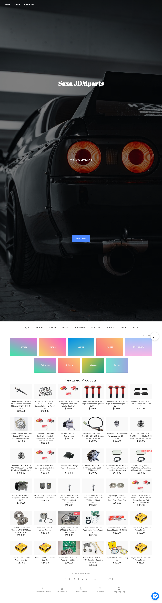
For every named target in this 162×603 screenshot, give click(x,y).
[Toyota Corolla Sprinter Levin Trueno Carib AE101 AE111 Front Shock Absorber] (69, 485)
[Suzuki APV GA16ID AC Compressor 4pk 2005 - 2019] (21, 485)
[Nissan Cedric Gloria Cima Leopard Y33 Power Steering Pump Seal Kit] (21, 424)
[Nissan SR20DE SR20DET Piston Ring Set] (21, 548)
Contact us (29, 4)
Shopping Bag (119, 591)
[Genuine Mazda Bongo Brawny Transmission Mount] (69, 455)
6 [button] (86, 579)
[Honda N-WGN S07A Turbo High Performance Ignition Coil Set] (93, 391)
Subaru (110, 327)
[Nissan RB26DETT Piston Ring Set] (45, 548)
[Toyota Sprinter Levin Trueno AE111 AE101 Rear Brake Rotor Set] (21, 518)
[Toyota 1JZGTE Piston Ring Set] (117, 548)
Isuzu (135, 327)
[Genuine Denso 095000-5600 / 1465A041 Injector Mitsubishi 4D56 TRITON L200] (21, 391)
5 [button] (82, 579)
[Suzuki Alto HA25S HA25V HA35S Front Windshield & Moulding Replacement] (117, 455)
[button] (110, 579)
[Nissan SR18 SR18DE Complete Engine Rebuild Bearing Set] (45, 455)
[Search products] (154, 336)
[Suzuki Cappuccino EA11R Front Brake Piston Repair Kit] (93, 518)
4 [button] (78, 579)
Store (7, 4)
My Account (62, 591)
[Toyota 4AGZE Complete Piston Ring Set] (141, 548)
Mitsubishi (80, 327)
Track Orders (81, 591)
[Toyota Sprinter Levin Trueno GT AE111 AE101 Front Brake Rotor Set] (117, 485)
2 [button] (69, 579)
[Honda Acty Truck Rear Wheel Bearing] (45, 518)
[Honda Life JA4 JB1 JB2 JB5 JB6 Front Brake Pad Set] (141, 391)
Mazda (65, 327)
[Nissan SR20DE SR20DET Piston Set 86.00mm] (69, 548)
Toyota (27, 327)
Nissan (123, 327)
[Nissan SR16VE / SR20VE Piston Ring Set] (141, 518)
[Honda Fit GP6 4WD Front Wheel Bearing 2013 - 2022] (117, 424)
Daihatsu (95, 327)
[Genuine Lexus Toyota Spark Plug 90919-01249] (117, 518)
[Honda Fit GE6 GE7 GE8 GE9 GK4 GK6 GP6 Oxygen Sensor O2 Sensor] (93, 424)
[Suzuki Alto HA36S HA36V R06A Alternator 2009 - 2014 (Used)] (93, 455)
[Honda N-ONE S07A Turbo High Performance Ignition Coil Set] (117, 391)
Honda (39, 327)
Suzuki (52, 327)
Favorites (100, 591)
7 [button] (90, 579)
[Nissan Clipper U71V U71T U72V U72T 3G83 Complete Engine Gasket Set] (45, 391)
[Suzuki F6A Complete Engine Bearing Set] (45, 424)
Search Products (43, 591)
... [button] (95, 579)
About (17, 4)
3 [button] (74, 579)
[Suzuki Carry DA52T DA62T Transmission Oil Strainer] (45, 485)
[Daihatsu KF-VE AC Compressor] (69, 424)
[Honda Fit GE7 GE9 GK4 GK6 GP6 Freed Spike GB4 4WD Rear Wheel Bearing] (141, 424)
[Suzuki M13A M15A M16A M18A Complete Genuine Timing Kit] (93, 548)
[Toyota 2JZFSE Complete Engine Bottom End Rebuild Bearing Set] (69, 391)
